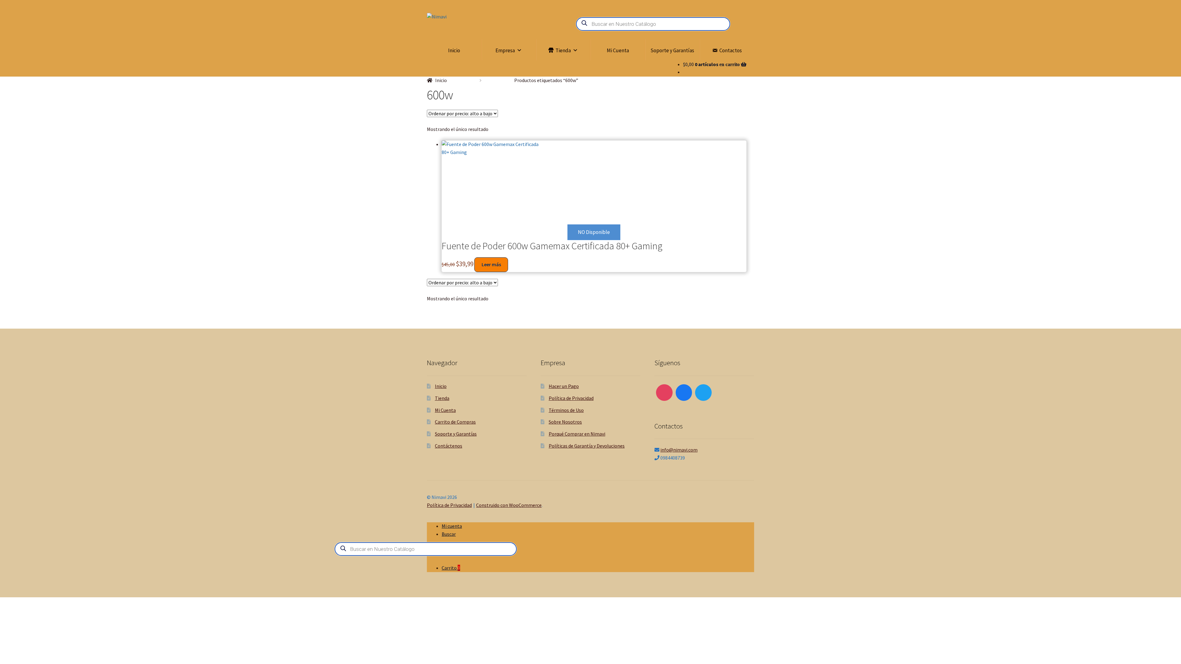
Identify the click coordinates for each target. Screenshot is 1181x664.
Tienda (563, 50)
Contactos (730, 50)
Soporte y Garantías (672, 50)
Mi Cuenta (618, 50)
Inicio (454, 50)
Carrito (451, 568)
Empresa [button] (505, 50)
